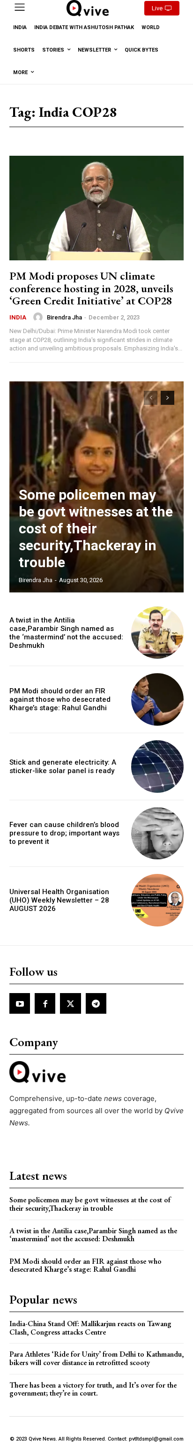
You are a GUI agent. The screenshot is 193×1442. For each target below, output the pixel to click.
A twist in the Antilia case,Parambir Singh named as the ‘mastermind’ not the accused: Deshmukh (66, 633)
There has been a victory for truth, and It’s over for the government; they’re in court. (93, 1389)
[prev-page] (150, 398)
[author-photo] (39, 317)
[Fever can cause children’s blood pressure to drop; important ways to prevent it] (157, 833)
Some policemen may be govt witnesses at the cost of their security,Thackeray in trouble (96, 528)
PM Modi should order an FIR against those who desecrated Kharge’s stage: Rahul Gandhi (60, 699)
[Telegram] (96, 1003)
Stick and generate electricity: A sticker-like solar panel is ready (62, 766)
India (17, 317)
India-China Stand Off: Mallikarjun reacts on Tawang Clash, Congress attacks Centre (90, 1328)
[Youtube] (19, 1003)
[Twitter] (70, 1003)
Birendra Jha (64, 317)
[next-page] (167, 398)
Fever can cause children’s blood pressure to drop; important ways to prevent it (64, 833)
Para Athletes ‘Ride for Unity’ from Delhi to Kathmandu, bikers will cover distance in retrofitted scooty (96, 1358)
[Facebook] (45, 1003)
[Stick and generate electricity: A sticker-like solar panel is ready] (157, 766)
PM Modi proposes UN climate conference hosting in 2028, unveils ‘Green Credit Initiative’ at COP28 (91, 288)
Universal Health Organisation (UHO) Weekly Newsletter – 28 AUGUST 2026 (59, 900)
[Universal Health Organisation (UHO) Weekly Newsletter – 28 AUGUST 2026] (157, 900)
